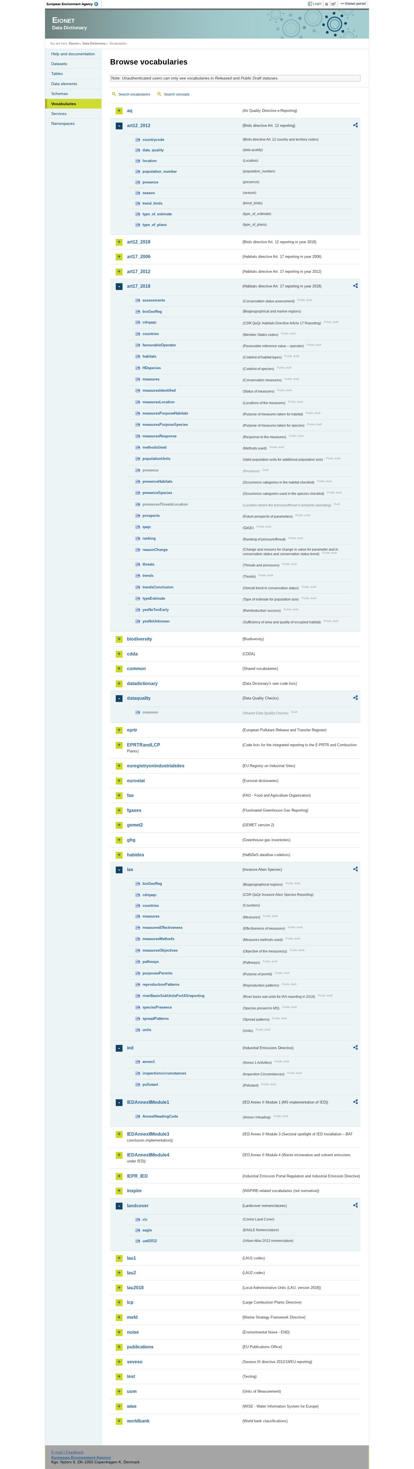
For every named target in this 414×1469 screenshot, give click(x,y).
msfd (132, 1317)
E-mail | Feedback (67, 1452)
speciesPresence (157, 1007)
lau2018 (135, 1287)
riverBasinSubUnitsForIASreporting (173, 996)
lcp (130, 1302)
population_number (160, 171)
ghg (131, 839)
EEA (74, 4)
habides (135, 854)
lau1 (131, 1258)
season (149, 193)
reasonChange (155, 550)
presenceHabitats (157, 481)
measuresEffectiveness (162, 927)
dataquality (139, 698)
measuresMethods (158, 939)
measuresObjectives (160, 950)
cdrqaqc (150, 322)
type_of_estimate (157, 214)
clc (145, 1219)
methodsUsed (154, 447)
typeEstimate (154, 598)
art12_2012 (138, 125)
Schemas (59, 93)
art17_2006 (138, 256)
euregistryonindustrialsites (155, 765)
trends (148, 575)
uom (132, 1391)
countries (151, 334)
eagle (147, 1230)
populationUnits (156, 459)
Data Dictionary (94, 43)
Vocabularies (63, 103)
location (150, 161)
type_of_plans (155, 225)
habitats (149, 356)
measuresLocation (159, 402)
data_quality (153, 150)
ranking (149, 538)
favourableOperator (159, 345)
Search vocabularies (134, 94)
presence (150, 182)
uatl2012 (150, 1241)
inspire (134, 1190)
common (136, 668)
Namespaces (63, 123)
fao (130, 795)
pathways (151, 962)
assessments (154, 300)
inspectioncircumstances (164, 1073)
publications (140, 1346)
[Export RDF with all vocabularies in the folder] (355, 126)
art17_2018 (138, 286)
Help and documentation (73, 54)
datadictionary (142, 683)
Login (317, 3)
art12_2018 (138, 242)
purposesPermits (157, 973)
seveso (135, 1361)
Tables (57, 73)
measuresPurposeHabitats (165, 413)
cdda (132, 654)
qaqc (147, 527)
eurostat (136, 780)
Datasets (59, 63)
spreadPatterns (156, 1018)
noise (133, 1332)
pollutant (150, 1084)
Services (58, 113)
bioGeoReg (152, 311)
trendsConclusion (158, 587)
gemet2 (135, 825)
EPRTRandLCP (143, 745)
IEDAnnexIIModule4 (148, 1155)
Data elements (64, 83)
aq (129, 110)
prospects (151, 515)
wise (132, 1406)
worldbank (138, 1421)
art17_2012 (138, 271)
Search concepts (177, 94)
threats (148, 564)
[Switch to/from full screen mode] (334, 4)
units (147, 1030)
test (131, 1376)
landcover (137, 1205)
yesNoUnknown (156, 621)
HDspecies (152, 368)
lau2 (131, 1272)
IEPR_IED (137, 1176)
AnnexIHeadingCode (160, 1116)
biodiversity (139, 639)
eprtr (132, 730)
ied (130, 1047)
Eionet (74, 43)
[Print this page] (327, 4)
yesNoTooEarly (156, 610)
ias (130, 869)
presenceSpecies (157, 493)
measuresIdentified (159, 390)
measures (151, 379)
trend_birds (153, 203)
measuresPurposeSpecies (165, 424)
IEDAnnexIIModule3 (148, 1134)
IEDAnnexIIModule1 (148, 1102)
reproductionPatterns (161, 984)
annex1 (149, 1062)
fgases (134, 810)
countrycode (153, 140)
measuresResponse (160, 436)
